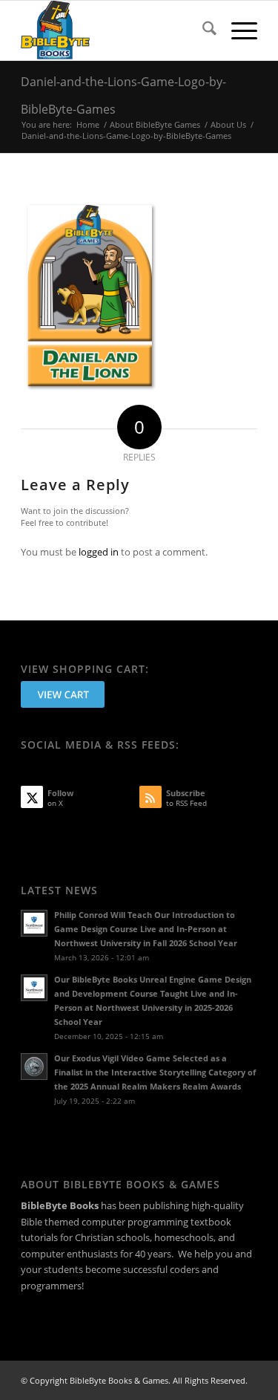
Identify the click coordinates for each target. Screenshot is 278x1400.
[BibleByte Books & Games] (115, 30)
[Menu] (236, 30)
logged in (99, 552)
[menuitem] (202, 30)
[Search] (202, 30)
